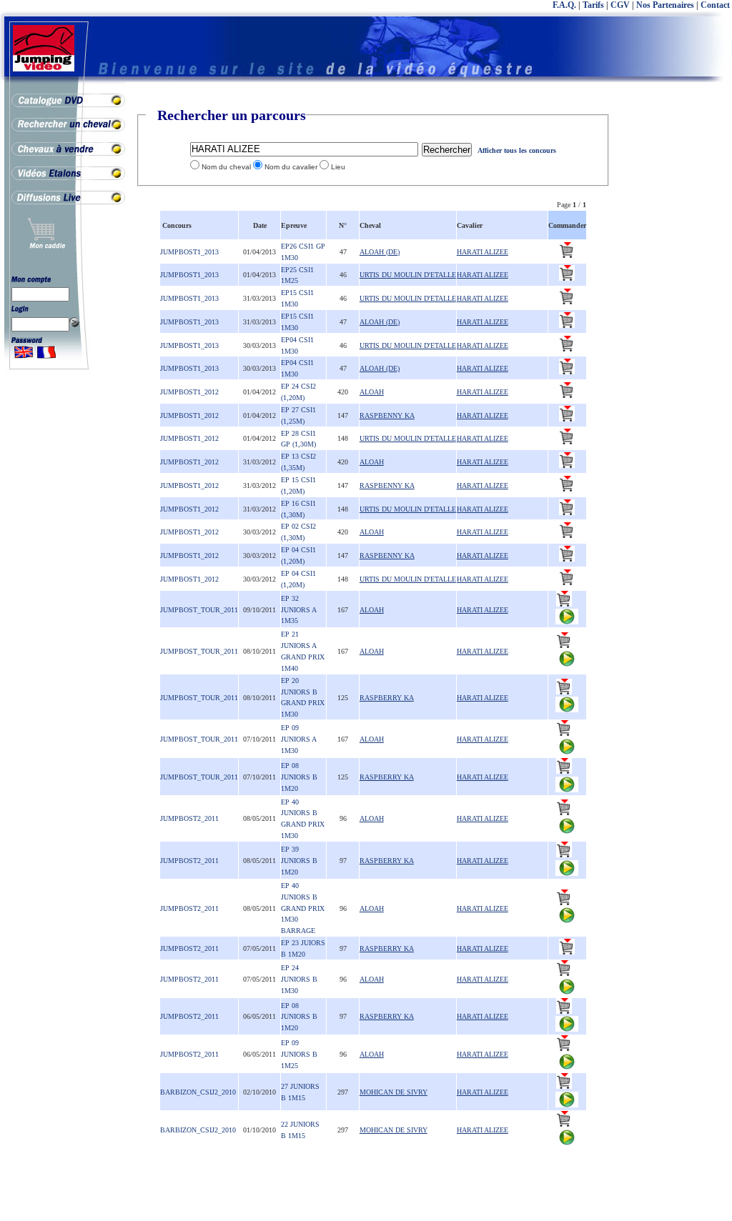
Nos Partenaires (665, 5)
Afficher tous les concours (517, 150)
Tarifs (593, 5)
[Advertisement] (675, 321)
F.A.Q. (564, 5)
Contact (715, 5)
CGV (620, 5)
